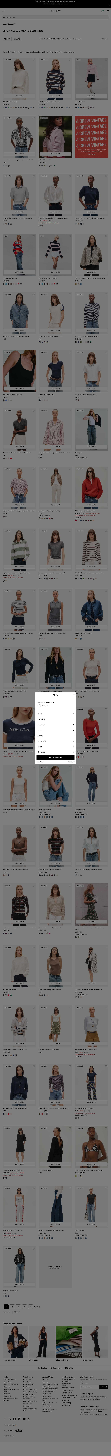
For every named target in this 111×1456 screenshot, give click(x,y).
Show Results (55, 757)
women (44, 706)
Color (40, 730)
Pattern (40, 736)
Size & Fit (41, 725)
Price (40, 746)
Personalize (42, 741)
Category (41, 719)
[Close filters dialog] (73, 695)
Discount (41, 752)
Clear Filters (40, 762)
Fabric (40, 714)
